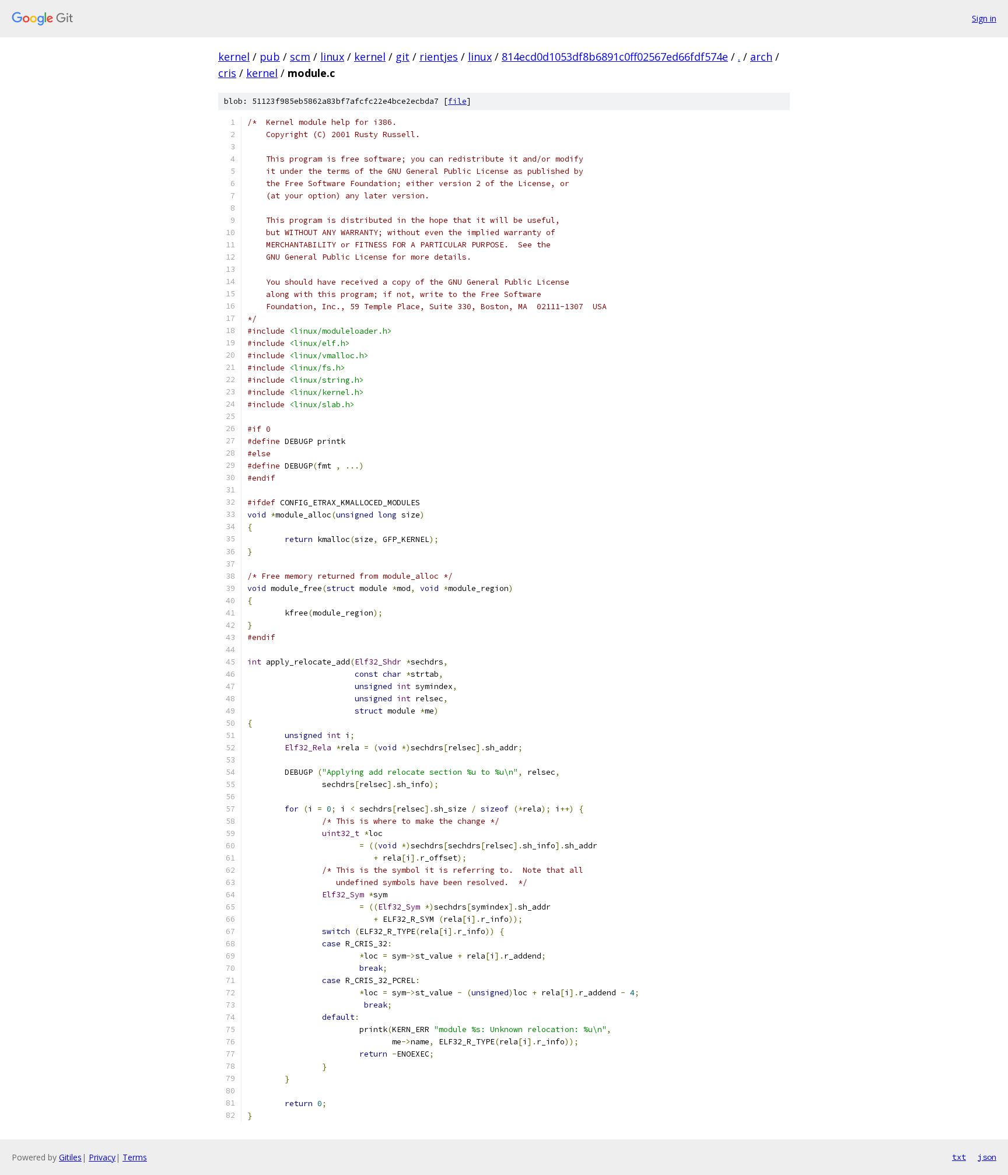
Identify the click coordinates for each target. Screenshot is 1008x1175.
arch (761, 57)
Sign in (984, 18)
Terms (135, 1157)
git (403, 57)
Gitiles (70, 1157)
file (457, 101)
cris (227, 73)
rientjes (438, 57)
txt (959, 1157)
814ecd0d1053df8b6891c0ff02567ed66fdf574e (615, 57)
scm (300, 57)
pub (270, 57)
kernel (234, 57)
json (987, 1157)
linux (332, 57)
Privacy (102, 1157)
